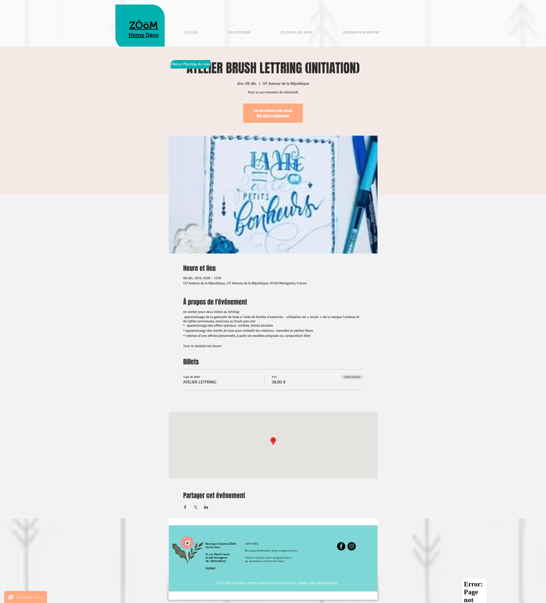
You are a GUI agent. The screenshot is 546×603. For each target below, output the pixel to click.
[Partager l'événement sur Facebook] (185, 507)
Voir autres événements (273, 116)
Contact (210, 567)
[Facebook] (341, 546)
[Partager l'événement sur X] (196, 507)
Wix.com (291, 582)
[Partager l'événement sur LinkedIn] (206, 507)
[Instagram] (351, 546)
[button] (361, 30)
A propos (303, 582)
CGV (312, 582)
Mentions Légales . (327, 582)
